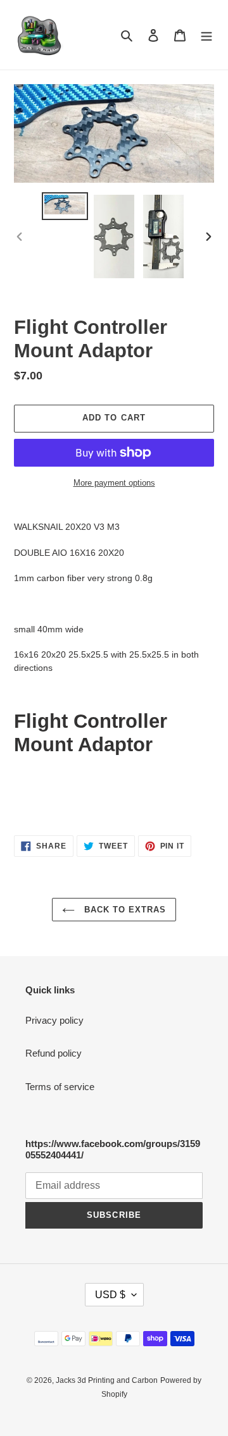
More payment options (114, 483)
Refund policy (53, 1053)
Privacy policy (54, 1020)
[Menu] (206, 35)
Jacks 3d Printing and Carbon (107, 1380)
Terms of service (59, 1086)
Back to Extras (124, 909)
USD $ (110, 1294)
